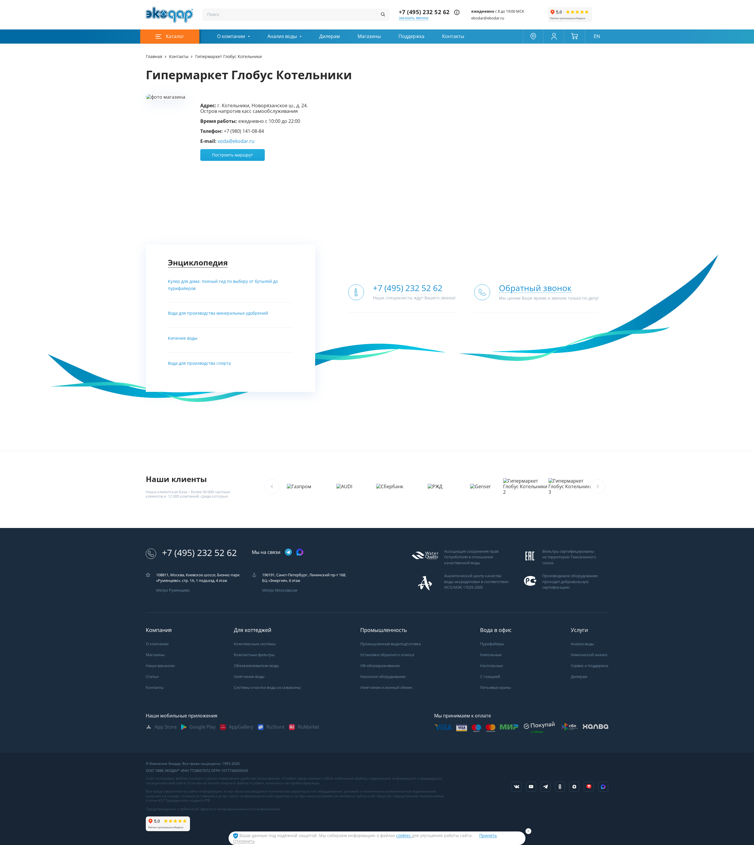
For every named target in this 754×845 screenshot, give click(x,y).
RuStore (276, 727)
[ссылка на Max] (603, 787)
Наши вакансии (160, 666)
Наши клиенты (176, 479)
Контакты (453, 36)
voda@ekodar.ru (236, 141)
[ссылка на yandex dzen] (574, 787)
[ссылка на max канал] (299, 552)
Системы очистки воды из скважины (267, 687)
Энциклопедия (198, 262)
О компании (231, 36)
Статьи (152, 676)
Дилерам (329, 36)
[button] (598, 486)
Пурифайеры (492, 644)
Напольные (491, 655)
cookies (404, 835)
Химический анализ (589, 655)
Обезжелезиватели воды (256, 666)
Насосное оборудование (383, 676)
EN (597, 36)
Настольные (491, 666)
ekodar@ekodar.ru (487, 18)
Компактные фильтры (254, 655)
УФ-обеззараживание (380, 666)
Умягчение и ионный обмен (386, 687)
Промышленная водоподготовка (390, 644)
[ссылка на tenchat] (589, 787)
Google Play (202, 727)
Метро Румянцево (173, 590)
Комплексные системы (255, 644)
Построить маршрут (232, 155)
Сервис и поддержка (589, 666)
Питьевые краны (495, 687)
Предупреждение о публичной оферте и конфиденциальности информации (213, 809)
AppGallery (241, 727)
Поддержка (411, 36)
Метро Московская (279, 590)
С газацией (490, 676)
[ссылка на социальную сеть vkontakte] (517, 787)
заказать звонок (414, 18)
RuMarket (308, 727)
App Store (166, 727)
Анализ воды (282, 36)
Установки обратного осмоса (387, 655)
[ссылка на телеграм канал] (288, 553)
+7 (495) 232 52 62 (424, 12)
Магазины (369, 36)
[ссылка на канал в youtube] (531, 787)
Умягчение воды (249, 676)
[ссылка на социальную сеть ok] (560, 787)
